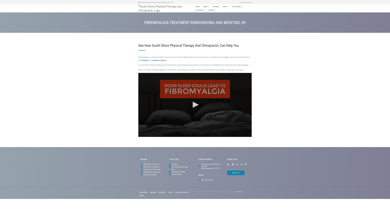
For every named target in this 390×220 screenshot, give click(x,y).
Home (197, 7)
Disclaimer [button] (162, 192)
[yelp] (237, 164)
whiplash (145, 60)
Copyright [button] (153, 192)
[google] (228, 164)
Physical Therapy (149, 175)
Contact (211, 10)
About (205, 7)
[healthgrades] (246, 164)
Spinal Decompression (152, 172)
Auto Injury (236, 7)
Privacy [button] (170, 192)
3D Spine (174, 164)
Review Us (235, 173)
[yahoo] (242, 164)
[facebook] (233, 164)
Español (216, 7)
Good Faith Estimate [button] (182, 192)
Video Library (176, 174)
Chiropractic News (178, 172)
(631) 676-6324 (247, 2)
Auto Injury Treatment (151, 169)
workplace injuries (158, 60)
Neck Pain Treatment (151, 167)
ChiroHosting (239, 191)
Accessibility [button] (143, 192)
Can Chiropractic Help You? (179, 168)
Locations (199, 10)
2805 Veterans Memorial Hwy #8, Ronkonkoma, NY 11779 (156, 2)
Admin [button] (141, 195)
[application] (195, 105)
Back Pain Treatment (151, 164)
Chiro (225, 7)
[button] (195, 104)
